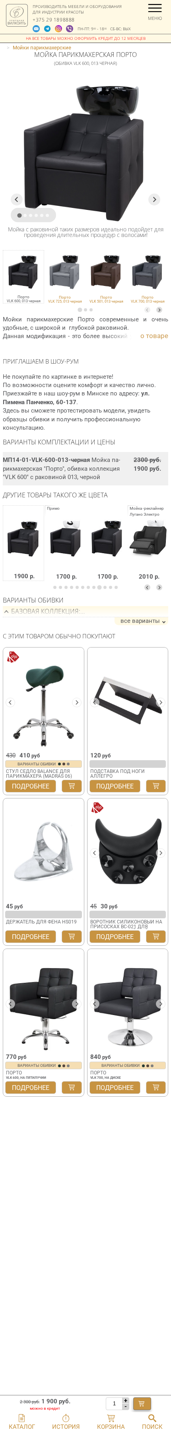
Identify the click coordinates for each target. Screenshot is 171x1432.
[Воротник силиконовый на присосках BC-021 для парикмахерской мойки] (127, 850)
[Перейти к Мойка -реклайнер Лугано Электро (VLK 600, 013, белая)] (148, 549)
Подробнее (30, 786)
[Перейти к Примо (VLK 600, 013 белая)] (65, 549)
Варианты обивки (36, 764)
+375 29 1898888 (54, 19)
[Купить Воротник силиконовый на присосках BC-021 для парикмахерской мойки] (156, 936)
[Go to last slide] (17, 199)
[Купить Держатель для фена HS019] (72, 936)
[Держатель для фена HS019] (43, 850)
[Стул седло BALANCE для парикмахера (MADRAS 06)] (43, 699)
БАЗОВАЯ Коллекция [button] (45, 611)
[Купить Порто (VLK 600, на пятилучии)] (72, 1087)
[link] (65, 276)
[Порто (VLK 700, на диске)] (127, 1000)
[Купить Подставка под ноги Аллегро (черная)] (156, 786)
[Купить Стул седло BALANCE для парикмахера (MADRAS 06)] (72, 786)
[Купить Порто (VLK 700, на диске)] (156, 1087)
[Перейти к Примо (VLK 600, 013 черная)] (107, 549)
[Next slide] (159, 310)
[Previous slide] (147, 310)
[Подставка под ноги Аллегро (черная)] (127, 699)
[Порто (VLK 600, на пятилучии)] (43, 1000)
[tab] (80, 309)
